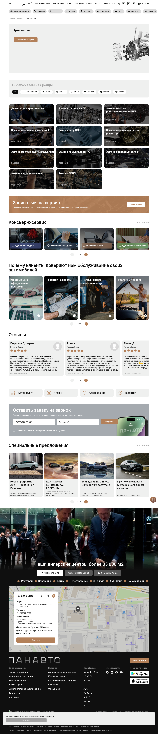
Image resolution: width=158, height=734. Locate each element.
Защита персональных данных (108, 712)
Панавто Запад (81, 573)
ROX (86, 705)
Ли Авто (91, 92)
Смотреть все (142, 222)
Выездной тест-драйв (62, 245)
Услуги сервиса (109, 4)
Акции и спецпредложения (62, 672)
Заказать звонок (139, 660)
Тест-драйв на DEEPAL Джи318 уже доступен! (96, 483)
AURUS (121, 92)
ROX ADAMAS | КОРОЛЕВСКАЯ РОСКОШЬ (55, 485)
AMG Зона (116, 581)
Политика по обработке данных (136, 712)
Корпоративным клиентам (62, 680)
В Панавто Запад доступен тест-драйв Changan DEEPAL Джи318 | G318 (95, 494)
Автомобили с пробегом (62, 4)
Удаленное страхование (134, 245)
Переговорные (79, 581)
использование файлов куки (44, 716)
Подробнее (36, 640)
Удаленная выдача (24, 245)
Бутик (60, 581)
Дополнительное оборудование (25, 689)
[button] (72, 254)
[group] (20, 11)
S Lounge (98, 581)
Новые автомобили (42, 4)
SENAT (87, 701)
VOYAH (48, 92)
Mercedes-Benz (31, 92)
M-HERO (106, 92)
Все (15, 92)
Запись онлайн (136, 205)
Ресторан (27, 581)
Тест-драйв (79, 4)
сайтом (16, 716)
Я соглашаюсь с (40, 431)
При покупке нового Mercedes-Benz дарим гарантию (130, 485)
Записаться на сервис (25, 40)
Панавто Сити (52, 573)
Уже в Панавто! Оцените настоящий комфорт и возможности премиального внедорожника (60, 493)
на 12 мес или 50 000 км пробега (128, 495)
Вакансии (53, 684)
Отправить (109, 422)
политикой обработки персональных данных (47, 431)
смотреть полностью (18, 373)
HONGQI (62, 92)
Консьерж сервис (57, 676)
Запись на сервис (93, 4)
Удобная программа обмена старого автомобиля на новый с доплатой (23, 494)
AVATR (76, 92)
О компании (54, 689)
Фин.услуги (14, 693)
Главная (12, 18)
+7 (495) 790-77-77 (119, 4)
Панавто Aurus (110, 573)
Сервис (20, 18)
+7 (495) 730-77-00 (23, 613)
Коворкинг (44, 581)
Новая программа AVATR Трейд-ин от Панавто (22, 485)
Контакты (14, 697)
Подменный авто (94, 245)
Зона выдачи (136, 581)
